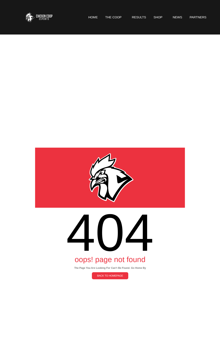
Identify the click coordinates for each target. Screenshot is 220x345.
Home (93, 17)
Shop (158, 17)
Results (139, 17)
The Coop (113, 17)
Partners (198, 17)
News (177, 17)
